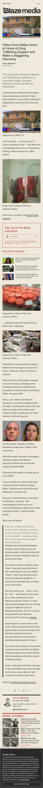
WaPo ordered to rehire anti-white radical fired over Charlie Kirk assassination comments (27, 259)
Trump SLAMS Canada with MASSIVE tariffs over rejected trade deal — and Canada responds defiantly (26, 276)
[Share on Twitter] (19, 690)
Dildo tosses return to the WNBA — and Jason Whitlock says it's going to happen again (31, 731)
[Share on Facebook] (15, 690)
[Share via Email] (24, 690)
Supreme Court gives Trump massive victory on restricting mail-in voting (30, 721)
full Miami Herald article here (23, 682)
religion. (33, 617)
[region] (21, 768)
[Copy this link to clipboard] (28, 690)
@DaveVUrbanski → (20, 709)
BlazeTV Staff (26, 735)
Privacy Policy (25, 241)
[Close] (40, 751)
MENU (38, 3)
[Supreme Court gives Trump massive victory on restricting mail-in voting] (11, 722)
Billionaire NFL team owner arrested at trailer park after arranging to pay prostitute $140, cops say (30, 741)
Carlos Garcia (26, 726)
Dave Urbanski (9, 64)
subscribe (7, 3)
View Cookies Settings (21, 784)
